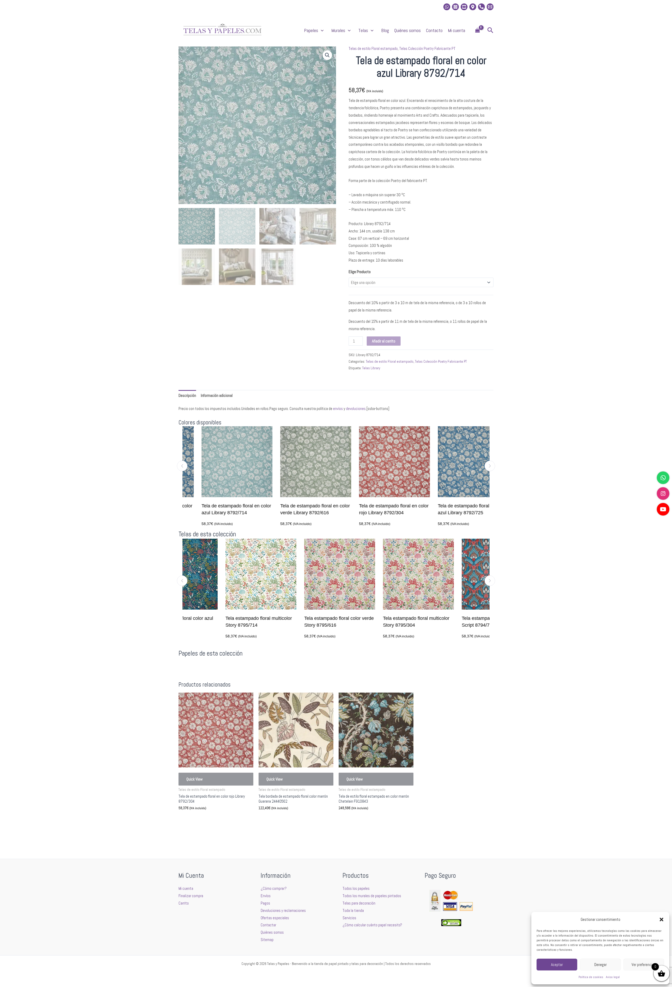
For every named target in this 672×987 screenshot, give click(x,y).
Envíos (266, 895)
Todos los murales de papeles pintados (372, 895)
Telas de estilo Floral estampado (373, 48)
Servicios (349, 917)
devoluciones (356, 408)
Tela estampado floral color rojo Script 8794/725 (451, 622)
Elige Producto (360, 271)
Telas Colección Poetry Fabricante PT (427, 48)
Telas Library (371, 368)
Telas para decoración (359, 903)
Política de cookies (591, 977)
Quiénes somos (407, 30)
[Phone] (481, 6)
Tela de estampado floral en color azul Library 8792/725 (453, 509)
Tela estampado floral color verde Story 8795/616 (296, 622)
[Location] (472, 6)
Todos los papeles (356, 888)
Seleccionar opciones (202, 820)
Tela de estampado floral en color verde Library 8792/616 (296, 509)
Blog (385, 30)
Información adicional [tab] (217, 395)
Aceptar (557, 964)
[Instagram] (455, 6)
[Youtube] (464, 6)
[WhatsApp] (663, 477)
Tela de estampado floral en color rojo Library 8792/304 (375, 509)
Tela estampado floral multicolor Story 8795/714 (215, 622)
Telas (363, 30)
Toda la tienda (353, 910)
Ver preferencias (644, 964)
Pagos (265, 903)
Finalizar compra (190, 895)
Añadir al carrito (383, 341)
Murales (338, 30)
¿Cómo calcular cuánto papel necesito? (372, 924)
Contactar (268, 924)
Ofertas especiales (275, 917)
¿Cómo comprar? (274, 888)
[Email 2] (490, 6)
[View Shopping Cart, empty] (477, 30)
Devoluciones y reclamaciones (283, 910)
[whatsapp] (446, 6)
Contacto (434, 30)
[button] (661, 919)
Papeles (311, 30)
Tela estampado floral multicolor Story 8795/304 (373, 622)
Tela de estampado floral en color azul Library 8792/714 (217, 509)
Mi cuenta (456, 30)
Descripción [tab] (187, 395)
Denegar (600, 964)
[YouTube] (663, 509)
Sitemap (267, 939)
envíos (338, 408)
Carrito (183, 903)
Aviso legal (613, 977)
